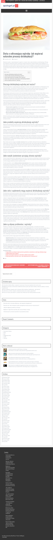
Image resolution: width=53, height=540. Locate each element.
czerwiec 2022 (6, 399)
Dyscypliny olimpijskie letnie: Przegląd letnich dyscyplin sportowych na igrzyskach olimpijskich (9, 476)
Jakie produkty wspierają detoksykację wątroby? (14, 75)
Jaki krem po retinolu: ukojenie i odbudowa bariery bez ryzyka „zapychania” (22, 1)
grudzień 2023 (6, 389)
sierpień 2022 (6, 396)
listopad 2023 (6, 390)
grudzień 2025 (6, 380)
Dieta (5, 258)
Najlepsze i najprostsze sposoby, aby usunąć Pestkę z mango (16, 309)
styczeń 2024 (6, 387)
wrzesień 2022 (6, 395)
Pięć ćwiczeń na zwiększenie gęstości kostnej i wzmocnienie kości (22, 365)
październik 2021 (7, 411)
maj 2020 (5, 437)
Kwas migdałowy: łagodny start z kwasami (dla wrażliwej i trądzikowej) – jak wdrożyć (21, 289)
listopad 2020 (6, 428)
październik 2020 (7, 429)
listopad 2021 (6, 410)
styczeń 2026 (6, 379)
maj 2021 (5, 419)
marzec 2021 (6, 422)
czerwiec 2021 (6, 417)
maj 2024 (5, 384)
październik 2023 (7, 392)
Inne (4, 334)
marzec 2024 (6, 386)
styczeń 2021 (6, 425)
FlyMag (21, 535)
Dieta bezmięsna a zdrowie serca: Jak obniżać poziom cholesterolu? (21, 256)
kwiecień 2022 (6, 402)
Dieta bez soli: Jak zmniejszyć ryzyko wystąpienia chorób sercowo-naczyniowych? (21, 305)
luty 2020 (5, 441)
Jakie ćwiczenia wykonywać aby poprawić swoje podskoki (20, 353)
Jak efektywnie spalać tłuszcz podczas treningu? (19, 357)
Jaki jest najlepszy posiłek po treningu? (11, 307)
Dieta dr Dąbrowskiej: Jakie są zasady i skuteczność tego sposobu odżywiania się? (10, 524)
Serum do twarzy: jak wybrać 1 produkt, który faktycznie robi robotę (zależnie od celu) (21, 292)
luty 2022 (5, 405)
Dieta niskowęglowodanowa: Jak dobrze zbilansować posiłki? (20, 254)
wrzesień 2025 (6, 381)
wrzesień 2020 (6, 431)
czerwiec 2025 (6, 383)
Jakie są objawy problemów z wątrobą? (12, 80)
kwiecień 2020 (6, 438)
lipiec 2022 (5, 398)
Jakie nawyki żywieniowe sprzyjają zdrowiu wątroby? (15, 77)
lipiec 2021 (5, 416)
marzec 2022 (6, 404)
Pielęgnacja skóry (7, 335)
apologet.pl (15, 59)
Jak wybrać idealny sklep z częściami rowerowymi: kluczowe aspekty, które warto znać (22, 285)
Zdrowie (5, 338)
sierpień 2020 (6, 432)
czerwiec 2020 (6, 435)
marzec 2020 (6, 440)
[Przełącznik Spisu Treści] (28, 72)
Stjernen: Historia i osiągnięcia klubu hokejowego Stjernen (10, 463)
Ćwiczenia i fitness (7, 331)
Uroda (4, 336)
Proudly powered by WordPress (9, 535)
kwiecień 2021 (6, 420)
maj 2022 (5, 401)
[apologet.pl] (10, 5)
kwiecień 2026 (6, 377)
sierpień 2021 (6, 414)
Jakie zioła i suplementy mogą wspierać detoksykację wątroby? (17, 78)
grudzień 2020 (6, 426)
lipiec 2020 (5, 434)
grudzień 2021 (6, 408)
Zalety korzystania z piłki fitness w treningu (17, 349)
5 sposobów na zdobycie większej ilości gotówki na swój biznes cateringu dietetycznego (26, 252)
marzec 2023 (6, 393)
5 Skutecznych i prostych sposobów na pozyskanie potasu (16, 311)
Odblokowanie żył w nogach (12, 253)
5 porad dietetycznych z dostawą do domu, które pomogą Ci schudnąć (23, 361)
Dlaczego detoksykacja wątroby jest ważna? (13, 74)
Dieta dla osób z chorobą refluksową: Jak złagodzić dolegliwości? (17, 303)
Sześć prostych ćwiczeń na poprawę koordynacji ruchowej (10, 484)
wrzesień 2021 (6, 413)
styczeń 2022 (6, 407)
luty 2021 (5, 423)
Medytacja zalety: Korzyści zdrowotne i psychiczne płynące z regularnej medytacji (10, 510)
